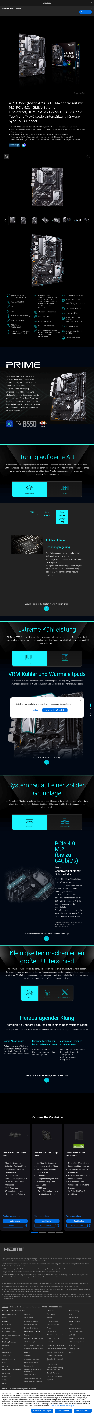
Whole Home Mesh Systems (33, 1338)
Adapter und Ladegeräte (32, 1378)
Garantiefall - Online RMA (55, 1345)
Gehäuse (5, 1380)
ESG (70, 1314)
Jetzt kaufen (85, 12)
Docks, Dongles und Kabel (33, 1382)
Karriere (50, 1318)
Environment (73, 1318)
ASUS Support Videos (54, 1376)
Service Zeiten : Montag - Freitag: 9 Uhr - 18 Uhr (55, 1368)
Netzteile (27, 1314)
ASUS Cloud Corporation (55, 1335)
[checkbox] (79, 93)
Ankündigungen (52, 1321)
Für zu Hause (6, 1325)
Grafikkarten (6, 1376)
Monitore (5, 1345)
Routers (27, 1335)
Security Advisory (53, 1373)
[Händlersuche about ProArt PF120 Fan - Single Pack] (57, 1225)
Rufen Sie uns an (52, 1364)
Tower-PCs (6, 1356)
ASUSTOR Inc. (52, 1331)
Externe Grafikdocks (31, 1328)
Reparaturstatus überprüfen (56, 1349)
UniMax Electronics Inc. (55, 1338)
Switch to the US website (54, 710)
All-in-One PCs (7, 1352)
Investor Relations (53, 1325)
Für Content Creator (9, 1332)
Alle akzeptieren (83, 1411)
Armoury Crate (74, 1349)
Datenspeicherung (30, 1325)
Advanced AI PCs (75, 1328)
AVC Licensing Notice (76, 1342)
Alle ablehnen (63, 1411)
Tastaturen (27, 1356)
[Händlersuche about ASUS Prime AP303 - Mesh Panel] (89, 1225)
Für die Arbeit (6, 1328)
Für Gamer (5, 1338)
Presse (49, 1328)
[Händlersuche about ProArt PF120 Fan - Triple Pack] (26, 1225)
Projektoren (6, 1349)
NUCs (4, 1363)
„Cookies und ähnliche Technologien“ (63, 1406)
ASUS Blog (73, 1345)
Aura (71, 1352)
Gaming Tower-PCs (8, 1359)
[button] (3, 3)
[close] (81, 700)
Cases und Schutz (30, 1375)
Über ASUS (51, 1314)
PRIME (44, 1307)
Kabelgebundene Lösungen (33, 1345)
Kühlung (5, 1383)
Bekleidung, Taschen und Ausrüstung (32, 1370)
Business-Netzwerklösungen (33, 1349)
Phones (4, 1318)
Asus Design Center (76, 1332)
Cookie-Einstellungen (42, 1411)
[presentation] (26, 1225)
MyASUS (50, 1380)
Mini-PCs (5, 1366)
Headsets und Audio (31, 1363)
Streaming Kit (28, 1366)
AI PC (71, 1325)
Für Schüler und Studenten (11, 1335)
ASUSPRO (73, 1335)
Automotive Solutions (76, 1338)
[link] (47, 3)
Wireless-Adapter (30, 1342)
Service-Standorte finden (55, 1352)
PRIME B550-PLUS (11, 8)
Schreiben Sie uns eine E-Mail (55, 1360)
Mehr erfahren (13, 1226)
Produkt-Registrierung (54, 1356)
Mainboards (6, 1373)
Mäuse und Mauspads (31, 1359)
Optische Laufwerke (31, 1321)
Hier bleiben (34, 710)
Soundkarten (28, 1318)
